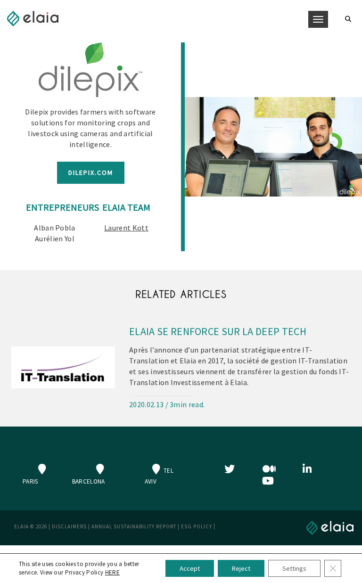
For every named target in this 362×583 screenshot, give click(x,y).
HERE (112, 572)
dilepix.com (90, 172)
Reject (241, 568)
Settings (294, 568)
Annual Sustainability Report (133, 526)
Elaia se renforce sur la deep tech (217, 331)
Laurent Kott (126, 227)
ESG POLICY (196, 526)
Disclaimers (69, 526)
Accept (190, 568)
